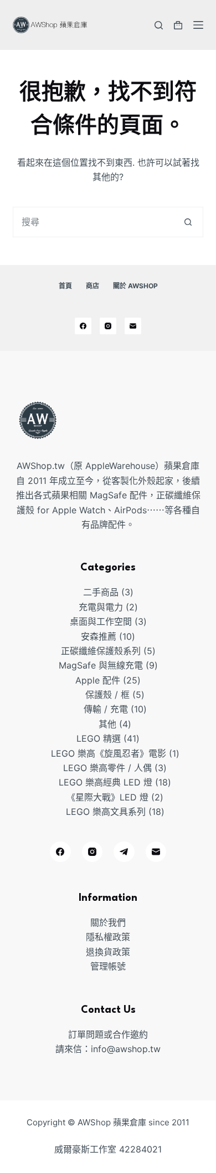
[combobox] (93, 222)
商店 (92, 286)
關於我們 (108, 922)
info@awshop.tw (126, 1048)
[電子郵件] (133, 326)
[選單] (198, 25)
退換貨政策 (108, 951)
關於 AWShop (135, 286)
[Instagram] (108, 326)
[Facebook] (83, 326)
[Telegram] (124, 852)
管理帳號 (108, 966)
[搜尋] (159, 25)
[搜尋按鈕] (188, 222)
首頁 (65, 286)
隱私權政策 (108, 936)
